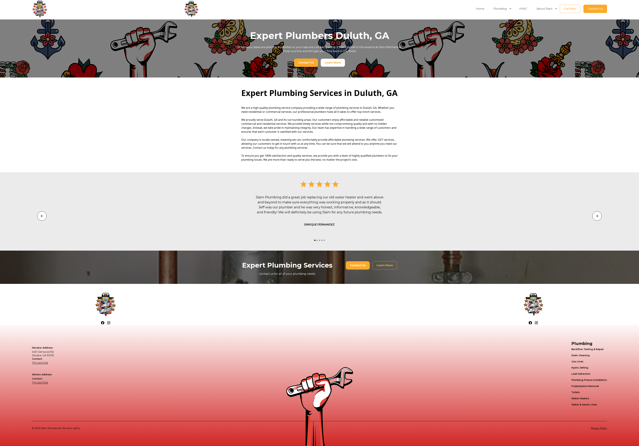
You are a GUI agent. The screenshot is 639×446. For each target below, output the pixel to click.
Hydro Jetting (579, 367)
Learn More (333, 62)
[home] (40, 9)
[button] (502, 9)
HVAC (523, 8)
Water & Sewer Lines (584, 404)
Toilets (575, 392)
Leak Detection (580, 373)
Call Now (570, 8)
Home (480, 8)
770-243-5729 (40, 363)
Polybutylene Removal (585, 386)
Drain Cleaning (580, 355)
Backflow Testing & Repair (587, 349)
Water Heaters (580, 398)
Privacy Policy (599, 428)
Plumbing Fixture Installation (589, 379)
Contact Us (595, 8)
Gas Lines (577, 361)
